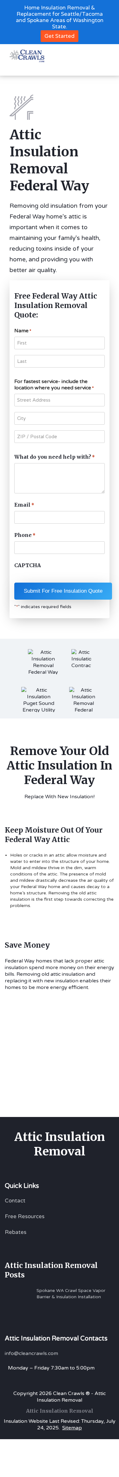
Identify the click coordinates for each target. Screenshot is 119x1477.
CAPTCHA (27, 565)
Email (24, 505)
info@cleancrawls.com (31, 1353)
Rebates (15, 1232)
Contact (15, 1200)
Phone (25, 535)
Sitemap (72, 1428)
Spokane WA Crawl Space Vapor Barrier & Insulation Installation (70, 1294)
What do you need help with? (54, 457)
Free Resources (24, 1216)
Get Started (59, 36)
